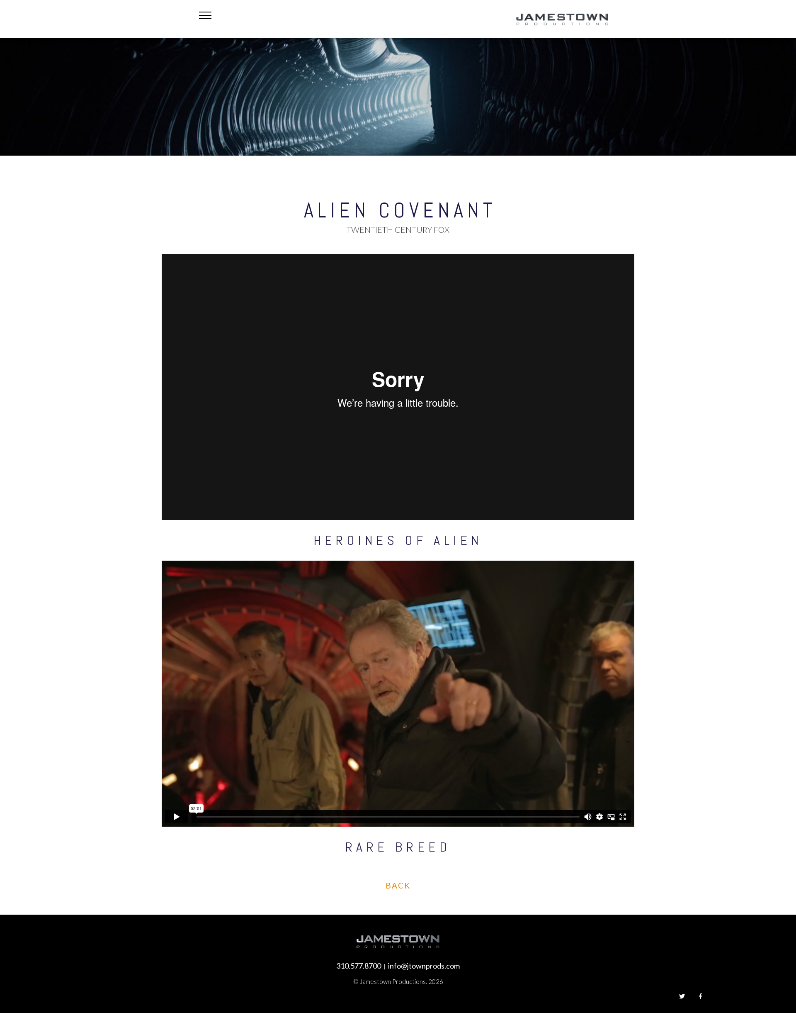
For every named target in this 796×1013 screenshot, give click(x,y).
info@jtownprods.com (424, 965)
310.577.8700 (358, 965)
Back (398, 885)
